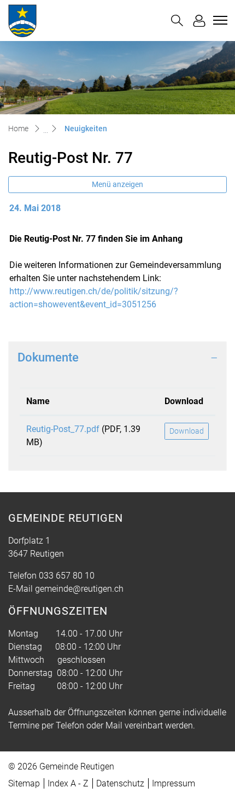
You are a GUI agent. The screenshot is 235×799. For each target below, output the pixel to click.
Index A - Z (68, 783)
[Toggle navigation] (218, 20)
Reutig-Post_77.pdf (62, 429)
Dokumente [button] (48, 357)
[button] (177, 20)
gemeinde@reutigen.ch (79, 589)
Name (38, 401)
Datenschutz (120, 783)
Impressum (173, 783)
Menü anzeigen (117, 184)
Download (183, 401)
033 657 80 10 (67, 575)
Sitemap (24, 783)
